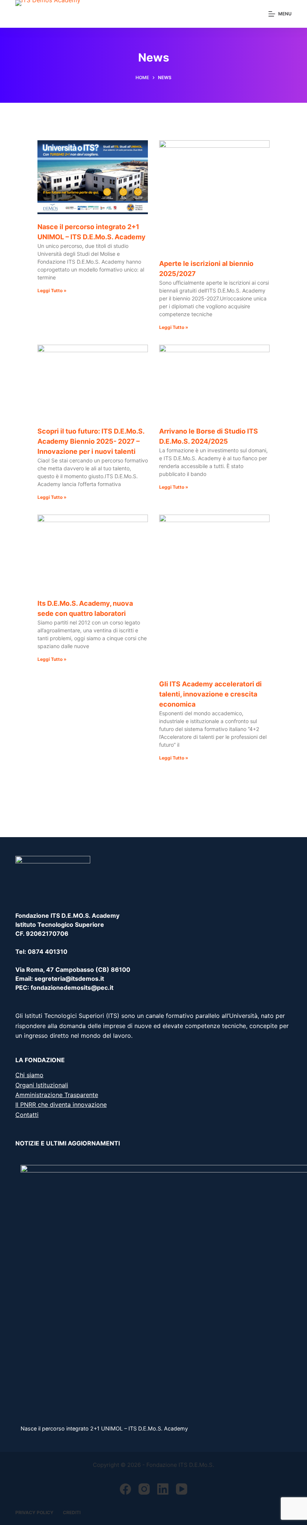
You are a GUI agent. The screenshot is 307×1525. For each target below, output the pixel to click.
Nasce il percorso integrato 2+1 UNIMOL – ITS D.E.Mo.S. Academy (104, 1428)
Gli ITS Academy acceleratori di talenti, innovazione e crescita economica (210, 694)
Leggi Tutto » (52, 290)
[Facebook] (125, 1489)
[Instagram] (144, 1489)
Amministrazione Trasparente (56, 1095)
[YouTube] (181, 1489)
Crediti (71, 1512)
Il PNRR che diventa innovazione (61, 1104)
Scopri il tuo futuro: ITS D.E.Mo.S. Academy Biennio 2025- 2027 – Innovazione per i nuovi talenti (90, 441)
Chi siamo (29, 1075)
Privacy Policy (34, 1512)
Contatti (27, 1114)
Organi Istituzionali (41, 1085)
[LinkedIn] (162, 1489)
